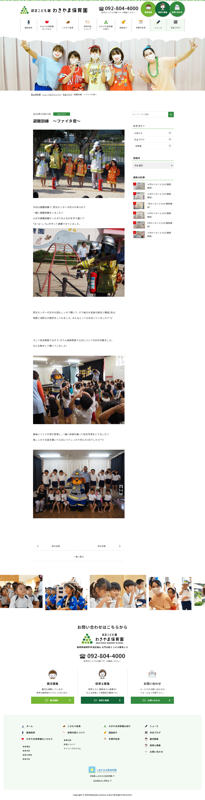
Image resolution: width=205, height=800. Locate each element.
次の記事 (102, 546)
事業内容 (67, 740)
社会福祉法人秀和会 (101, 780)
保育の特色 (27, 755)
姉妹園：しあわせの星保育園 (101, 776)
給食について (69, 744)
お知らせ (152, 133)
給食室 (153, 145)
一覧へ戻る (79, 556)
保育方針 (26, 750)
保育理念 (26, 746)
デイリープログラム (72, 748)
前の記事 (56, 546)
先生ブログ (61, 114)
